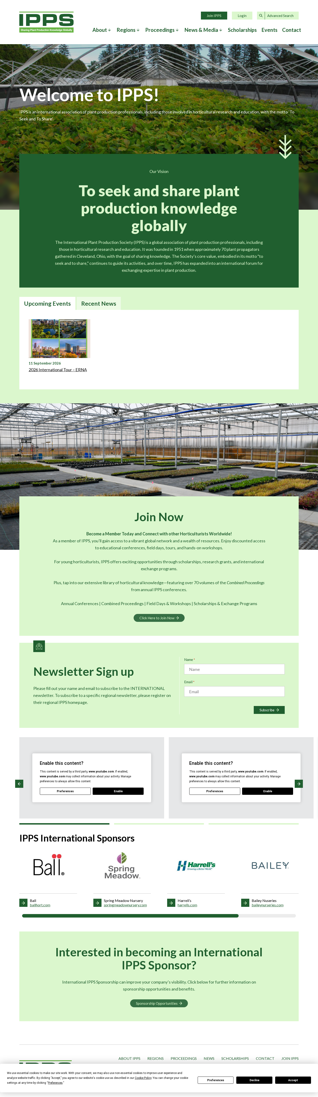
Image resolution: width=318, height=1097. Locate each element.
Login (242, 15)
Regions (155, 1058)
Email (189, 682)
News (209, 1058)
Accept (293, 1080)
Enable (118, 791)
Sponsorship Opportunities (157, 1003)
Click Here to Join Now (156, 618)
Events (269, 30)
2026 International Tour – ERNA (58, 369)
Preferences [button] (55, 1082)
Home (46, 22)
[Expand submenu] (109, 30)
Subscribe (267, 710)
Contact (291, 30)
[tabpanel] (159, 349)
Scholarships (242, 30)
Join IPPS (214, 15)
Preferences (215, 1080)
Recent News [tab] (98, 303)
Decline (254, 1080)
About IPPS (129, 1058)
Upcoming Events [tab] (47, 303)
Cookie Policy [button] (143, 1078)
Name (189, 659)
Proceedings (184, 1058)
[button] (19, 784)
